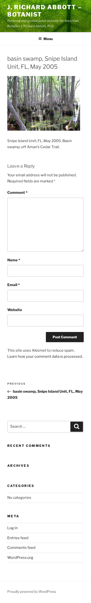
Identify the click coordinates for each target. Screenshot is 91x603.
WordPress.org (20, 557)
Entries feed (17, 538)
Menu (48, 39)
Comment (17, 192)
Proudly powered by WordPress (31, 591)
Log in (12, 528)
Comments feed (21, 547)
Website (14, 310)
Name (13, 260)
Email (13, 285)
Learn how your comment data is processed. (45, 356)
